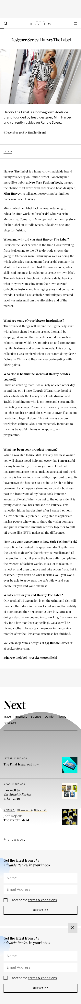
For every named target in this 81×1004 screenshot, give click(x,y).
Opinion (50, 716)
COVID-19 (10, 723)
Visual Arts (24, 809)
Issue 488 (20, 758)
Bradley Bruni (37, 132)
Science (36, 716)
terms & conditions (42, 900)
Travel (8, 716)
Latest (8, 151)
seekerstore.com (18, 648)
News (62, 716)
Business (21, 716)
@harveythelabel (15, 657)
